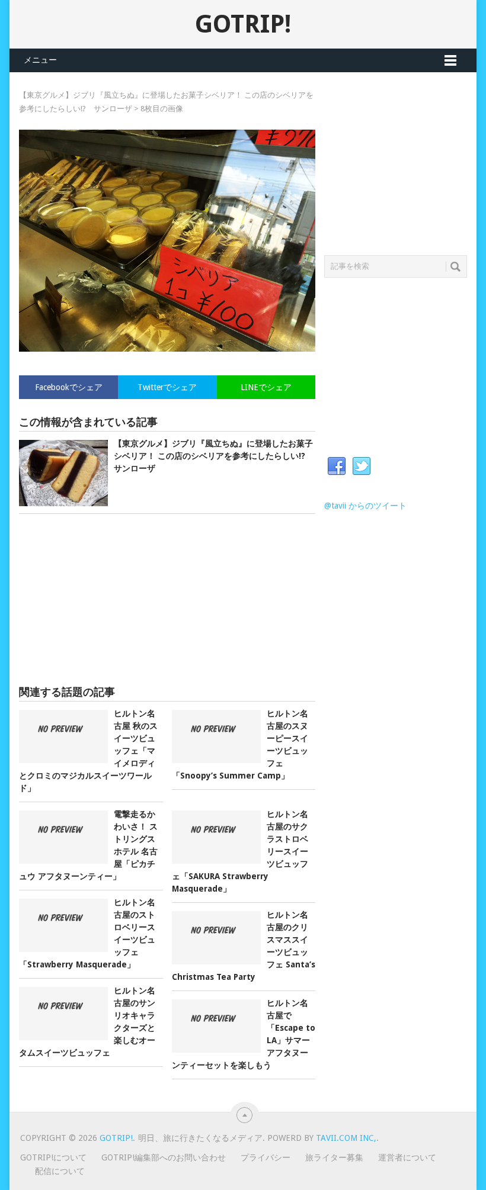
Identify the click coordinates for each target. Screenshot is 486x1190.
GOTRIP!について (53, 1157)
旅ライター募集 (334, 1157)
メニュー (40, 60)
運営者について (407, 1157)
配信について (60, 1171)
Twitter (361, 466)
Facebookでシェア (69, 387)
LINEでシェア (266, 387)
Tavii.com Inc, (346, 1138)
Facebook (336, 466)
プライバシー (265, 1157)
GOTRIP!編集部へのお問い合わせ (163, 1157)
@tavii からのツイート (365, 505)
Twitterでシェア (167, 387)
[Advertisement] (167, 600)
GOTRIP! (243, 23)
